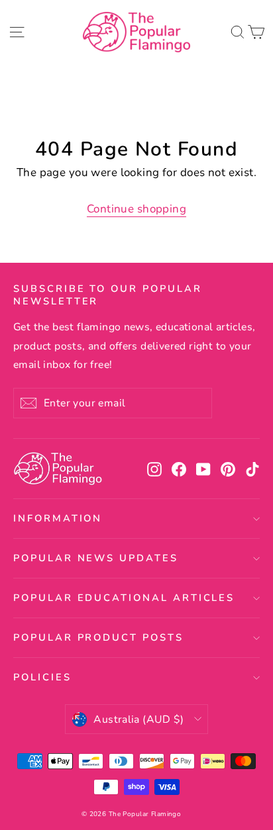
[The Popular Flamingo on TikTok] (252, 469)
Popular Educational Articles (124, 597)
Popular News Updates (95, 558)
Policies (42, 677)
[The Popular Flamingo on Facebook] (179, 469)
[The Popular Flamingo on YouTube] (203, 469)
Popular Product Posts (98, 637)
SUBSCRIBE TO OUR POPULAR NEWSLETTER (107, 295)
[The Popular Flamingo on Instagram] (154, 469)
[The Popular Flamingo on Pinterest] (228, 469)
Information (57, 518)
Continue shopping (136, 208)
